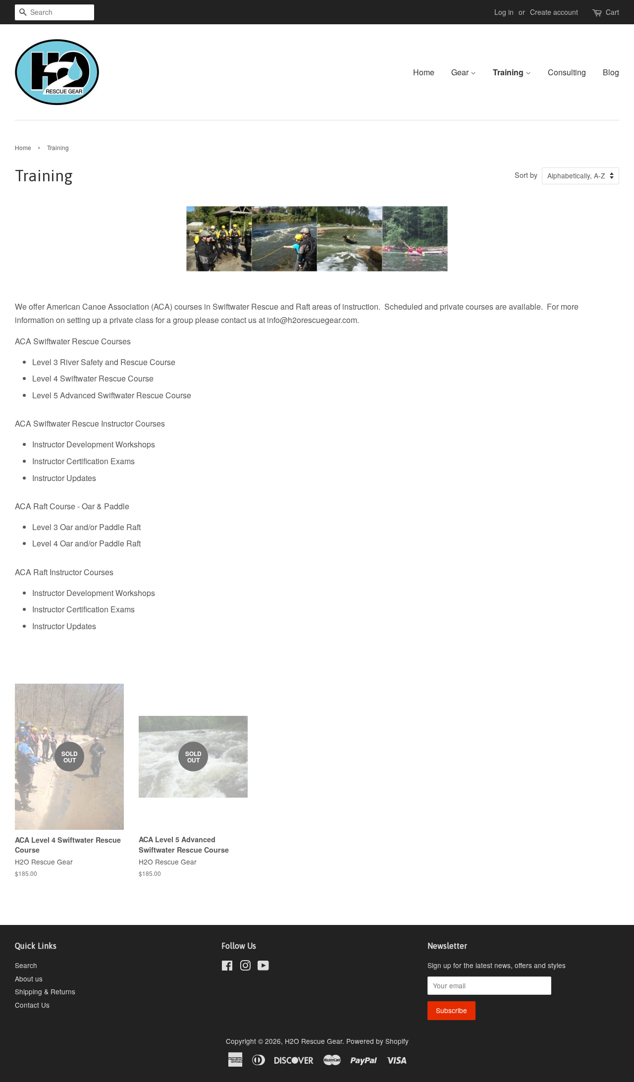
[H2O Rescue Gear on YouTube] (263, 967)
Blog (611, 72)
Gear (461, 72)
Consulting (567, 72)
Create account (554, 12)
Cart (612, 12)
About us (29, 978)
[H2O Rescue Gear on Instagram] (245, 967)
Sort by (526, 174)
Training (509, 72)
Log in (504, 12)
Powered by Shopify (377, 1041)
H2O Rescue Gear (313, 1041)
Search (26, 965)
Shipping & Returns (45, 991)
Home (423, 72)
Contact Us (32, 1005)
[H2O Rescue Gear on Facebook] (227, 967)
